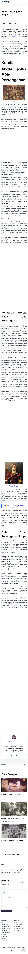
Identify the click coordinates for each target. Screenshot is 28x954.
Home (2, 8)
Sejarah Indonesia (5, 928)
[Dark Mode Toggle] (24, 950)
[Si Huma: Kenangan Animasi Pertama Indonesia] (14, 785)
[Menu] (2, 2)
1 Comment (11, 821)
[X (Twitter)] (10, 23)
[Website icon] (14, 755)
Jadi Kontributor (17, 926)
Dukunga (3, 934)
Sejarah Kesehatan (5, 926)
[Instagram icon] (17, 755)
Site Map (23, 947)
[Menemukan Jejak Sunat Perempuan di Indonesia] (14, 831)
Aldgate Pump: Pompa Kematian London (12, 818)
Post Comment (6, 911)
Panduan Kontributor (19, 928)
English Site (16, 922)
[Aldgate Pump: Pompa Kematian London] (14, 809)
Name (4, 888)
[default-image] (7, 2)
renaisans (13, 36)
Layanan (3, 938)
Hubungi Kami (4, 936)
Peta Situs (16, 930)
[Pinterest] (16, 23)
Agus (2, 864)
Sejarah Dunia (8, 8)
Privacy (16, 947)
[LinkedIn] (22, 23)
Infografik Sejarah (18, 924)
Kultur (2, 922)
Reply (24, 865)
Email (4, 892)
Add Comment (7, 897)
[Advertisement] (14, 145)
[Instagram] (11, 950)
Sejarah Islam (4, 930)
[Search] (26, 1)
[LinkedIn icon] (11, 755)
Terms (19, 947)
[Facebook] (3, 23)
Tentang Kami (4, 940)
